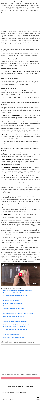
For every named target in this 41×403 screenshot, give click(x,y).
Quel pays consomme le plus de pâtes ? (12, 305)
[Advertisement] (20, 22)
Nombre (3, 356)
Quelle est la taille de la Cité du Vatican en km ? (14, 316)
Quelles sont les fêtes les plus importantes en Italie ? (15, 321)
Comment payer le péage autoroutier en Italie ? (14, 337)
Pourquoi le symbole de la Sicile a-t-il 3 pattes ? (14, 326)
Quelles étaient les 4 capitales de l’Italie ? (12, 331)
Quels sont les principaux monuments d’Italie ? (14, 308)
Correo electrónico (6, 362)
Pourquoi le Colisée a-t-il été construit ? (12, 298)
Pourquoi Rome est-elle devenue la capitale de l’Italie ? (15, 295)
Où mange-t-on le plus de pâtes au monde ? (13, 303)
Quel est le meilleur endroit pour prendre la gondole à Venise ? (17, 290)
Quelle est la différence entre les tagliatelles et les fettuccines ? (18, 313)
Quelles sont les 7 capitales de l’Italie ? (12, 292)
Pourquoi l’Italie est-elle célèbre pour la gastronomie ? (15, 329)
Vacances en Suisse (6, 392)
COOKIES (9, 386)
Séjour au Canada (14, 392)
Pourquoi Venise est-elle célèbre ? (11, 300)
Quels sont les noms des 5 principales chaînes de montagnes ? (17, 324)
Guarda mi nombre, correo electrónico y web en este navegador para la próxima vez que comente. (20, 374)
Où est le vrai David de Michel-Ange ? (11, 334)
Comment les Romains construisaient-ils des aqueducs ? (16, 318)
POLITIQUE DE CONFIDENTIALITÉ (18, 386)
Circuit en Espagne (22, 392)
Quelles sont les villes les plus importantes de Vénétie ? (16, 311)
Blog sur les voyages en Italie (20, 1)
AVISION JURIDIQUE (30, 386)
